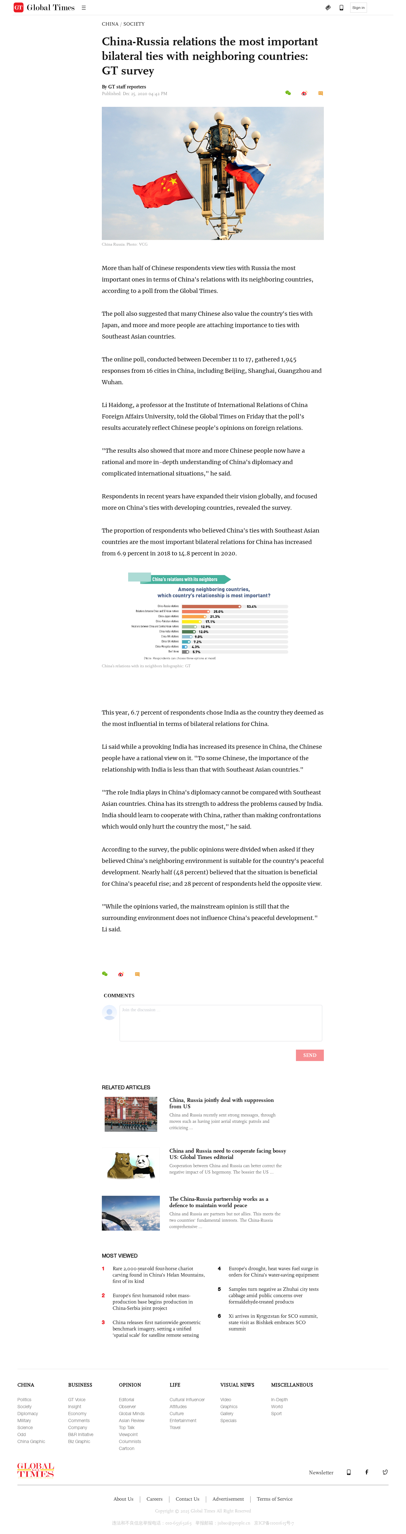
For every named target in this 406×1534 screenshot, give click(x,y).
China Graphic (31, 1441)
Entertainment (183, 1420)
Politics (24, 1399)
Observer (127, 1406)
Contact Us (188, 1499)
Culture (177, 1413)
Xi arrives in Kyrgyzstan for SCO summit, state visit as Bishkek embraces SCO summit (273, 1322)
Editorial (126, 1399)
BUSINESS (80, 1385)
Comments (79, 1420)
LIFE (175, 1385)
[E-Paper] (328, 8)
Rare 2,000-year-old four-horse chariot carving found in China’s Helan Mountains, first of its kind (159, 1274)
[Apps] (338, 8)
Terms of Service (274, 1499)
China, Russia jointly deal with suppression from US (221, 1103)
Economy (77, 1413)
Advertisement (228, 1499)
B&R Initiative (80, 1434)
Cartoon (126, 1448)
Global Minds (132, 1413)
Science (25, 1427)
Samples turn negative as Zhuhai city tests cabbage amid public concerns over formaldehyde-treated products (274, 1295)
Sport (276, 1413)
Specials (228, 1420)
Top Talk (126, 1427)
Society (24, 1406)
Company (77, 1427)
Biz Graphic (79, 1441)
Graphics (229, 1406)
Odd (21, 1434)
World (277, 1406)
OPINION (130, 1385)
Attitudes (178, 1406)
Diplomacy (27, 1413)
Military (24, 1420)
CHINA (110, 24)
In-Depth (279, 1399)
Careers (155, 1499)
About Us (124, 1499)
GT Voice (76, 1399)
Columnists (130, 1441)
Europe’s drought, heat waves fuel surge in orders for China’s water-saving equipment (274, 1271)
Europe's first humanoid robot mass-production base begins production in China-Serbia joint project (153, 1301)
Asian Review (131, 1420)
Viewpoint (128, 1434)
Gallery (226, 1413)
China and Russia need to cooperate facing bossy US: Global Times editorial (227, 1154)
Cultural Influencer (187, 1399)
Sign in (358, 7)
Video (225, 1399)
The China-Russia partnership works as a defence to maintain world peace (218, 1202)
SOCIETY (134, 24)
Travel (175, 1427)
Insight (74, 1406)
